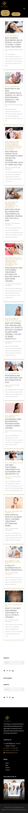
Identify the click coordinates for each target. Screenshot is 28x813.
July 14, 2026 (8, 49)
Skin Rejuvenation (11, 148)
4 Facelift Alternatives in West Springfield (13, 568)
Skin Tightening (11, 265)
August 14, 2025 (9, 385)
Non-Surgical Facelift (14, 259)
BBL (6, 202)
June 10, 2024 (9, 573)
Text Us (16, 14)
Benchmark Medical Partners (18, 809)
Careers (7, 767)
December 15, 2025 (10, 341)
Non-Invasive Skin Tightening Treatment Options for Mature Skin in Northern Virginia (13, 274)
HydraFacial (15, 144)
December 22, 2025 (10, 284)
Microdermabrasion (11, 145)
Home (7, 763)
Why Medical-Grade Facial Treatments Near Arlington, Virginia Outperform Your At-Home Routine (14, 158)
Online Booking (5, 13)
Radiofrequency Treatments (10, 204)
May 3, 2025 (8, 431)
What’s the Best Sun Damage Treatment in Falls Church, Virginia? (13, 612)
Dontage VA (8, 169)
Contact (7, 770)
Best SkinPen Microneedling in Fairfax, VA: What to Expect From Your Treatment (13, 42)
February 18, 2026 (10, 167)
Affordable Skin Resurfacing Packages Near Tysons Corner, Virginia (13, 423)
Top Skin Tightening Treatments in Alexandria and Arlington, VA (13, 469)
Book (6, 765)
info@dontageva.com (11, 752)
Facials (7, 144)
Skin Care (19, 146)
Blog (6, 35)
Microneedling (14, 35)
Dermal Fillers (14, 560)
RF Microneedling (10, 205)
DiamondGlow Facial (12, 142)
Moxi (17, 259)
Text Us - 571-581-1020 (11, 750)
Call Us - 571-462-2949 (11, 748)
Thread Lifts (9, 512)
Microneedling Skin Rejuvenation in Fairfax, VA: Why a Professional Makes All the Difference (13, 95)
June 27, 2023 (9, 620)
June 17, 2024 (9, 528)
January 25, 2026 (9, 223)
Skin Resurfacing (13, 148)
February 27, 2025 (10, 476)
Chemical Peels (14, 141)
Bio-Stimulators (10, 257)
